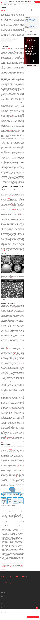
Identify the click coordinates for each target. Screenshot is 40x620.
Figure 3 (10, 449)
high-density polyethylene (14, 476)
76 (17, 485)
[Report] (14, 12)
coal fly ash (8, 48)
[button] (8, 12)
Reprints (21, 1)
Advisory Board (3, 592)
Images (16, 1)
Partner (2, 597)
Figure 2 (5, 250)
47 (10, 408)
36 (15, 307)
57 (13, 452)
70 (17, 466)
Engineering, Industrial (31, 19)
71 (18, 466)
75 (15, 481)
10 (11, 116)
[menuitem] (34, 2)
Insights (24, 1)
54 (11, 437)
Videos (13, 1)
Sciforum (2, 603)
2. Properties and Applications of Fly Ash (31, 34)
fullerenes (8, 208)
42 (7, 348)
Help (1, 595)
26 (19, 220)
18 (11, 179)
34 (11, 277)
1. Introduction (27, 33)
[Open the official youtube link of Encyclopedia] (8, 583)
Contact (2, 596)
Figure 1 (8, 198)
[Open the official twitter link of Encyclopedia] (4, 583)
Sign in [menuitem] (31, 1)
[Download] (10, 12)
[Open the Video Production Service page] (37, 608)
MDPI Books (3, 604)
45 (19, 363)
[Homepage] (1, 2)
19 (12, 195)
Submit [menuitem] (37, 1)
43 (14, 353)
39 (12, 316)
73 (21, 472)
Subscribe (3, 580)
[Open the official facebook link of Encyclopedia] (10, 583)
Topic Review (10, 4)
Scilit (1, 607)
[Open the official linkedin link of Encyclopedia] (6, 583)
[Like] (3, 12)
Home (1, 4)
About (27, 1)
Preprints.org (3, 606)
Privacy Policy (3, 569)
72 (8, 467)
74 (8, 476)
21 (12, 204)
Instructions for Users (4, 593)
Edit (8, 7)
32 (2, 249)
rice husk (10, 130)
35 (7, 300)
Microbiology (27, 21)
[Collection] (1, 12)
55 (7, 438)
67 (18, 465)
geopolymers (14, 112)
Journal (18, 1)
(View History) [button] (33, 26)
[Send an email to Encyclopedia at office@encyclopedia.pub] (1, 583)
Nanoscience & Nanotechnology (30, 20)
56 (12, 452)
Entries (10, 1)
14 (17, 131)
